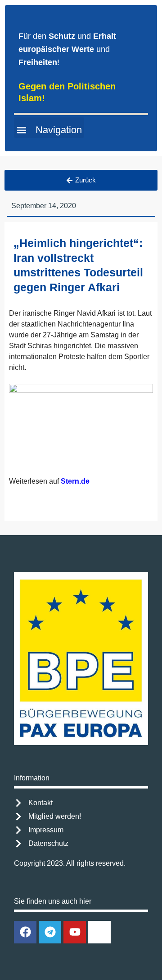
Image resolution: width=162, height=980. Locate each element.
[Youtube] (74, 932)
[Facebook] (25, 932)
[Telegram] (50, 932)
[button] (49, 127)
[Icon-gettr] (99, 932)
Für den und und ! (67, 49)
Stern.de (75, 481)
